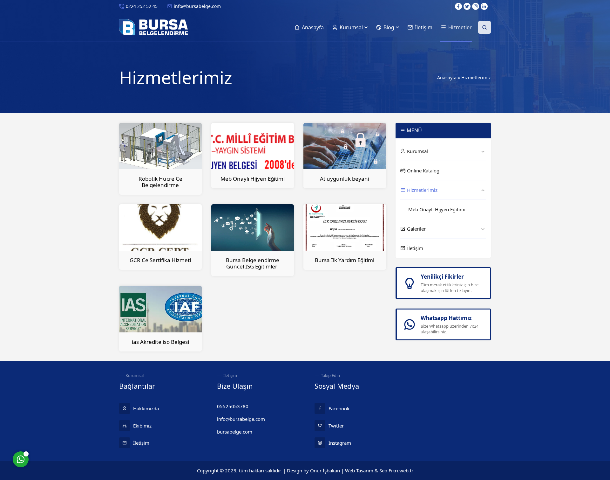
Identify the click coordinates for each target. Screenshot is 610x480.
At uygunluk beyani (344, 178)
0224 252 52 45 (142, 6)
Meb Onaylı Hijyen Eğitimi (252, 178)
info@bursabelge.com (197, 6)
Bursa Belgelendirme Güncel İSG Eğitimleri (252, 263)
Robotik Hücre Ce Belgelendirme (160, 182)
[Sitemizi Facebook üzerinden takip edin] (458, 6)
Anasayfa (447, 77)
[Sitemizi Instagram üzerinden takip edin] (475, 6)
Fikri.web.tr (401, 470)
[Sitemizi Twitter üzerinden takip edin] (467, 6)
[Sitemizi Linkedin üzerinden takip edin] (484, 6)
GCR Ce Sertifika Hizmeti (160, 260)
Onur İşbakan (325, 470)
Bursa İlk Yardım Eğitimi (344, 260)
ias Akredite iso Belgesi (160, 341)
